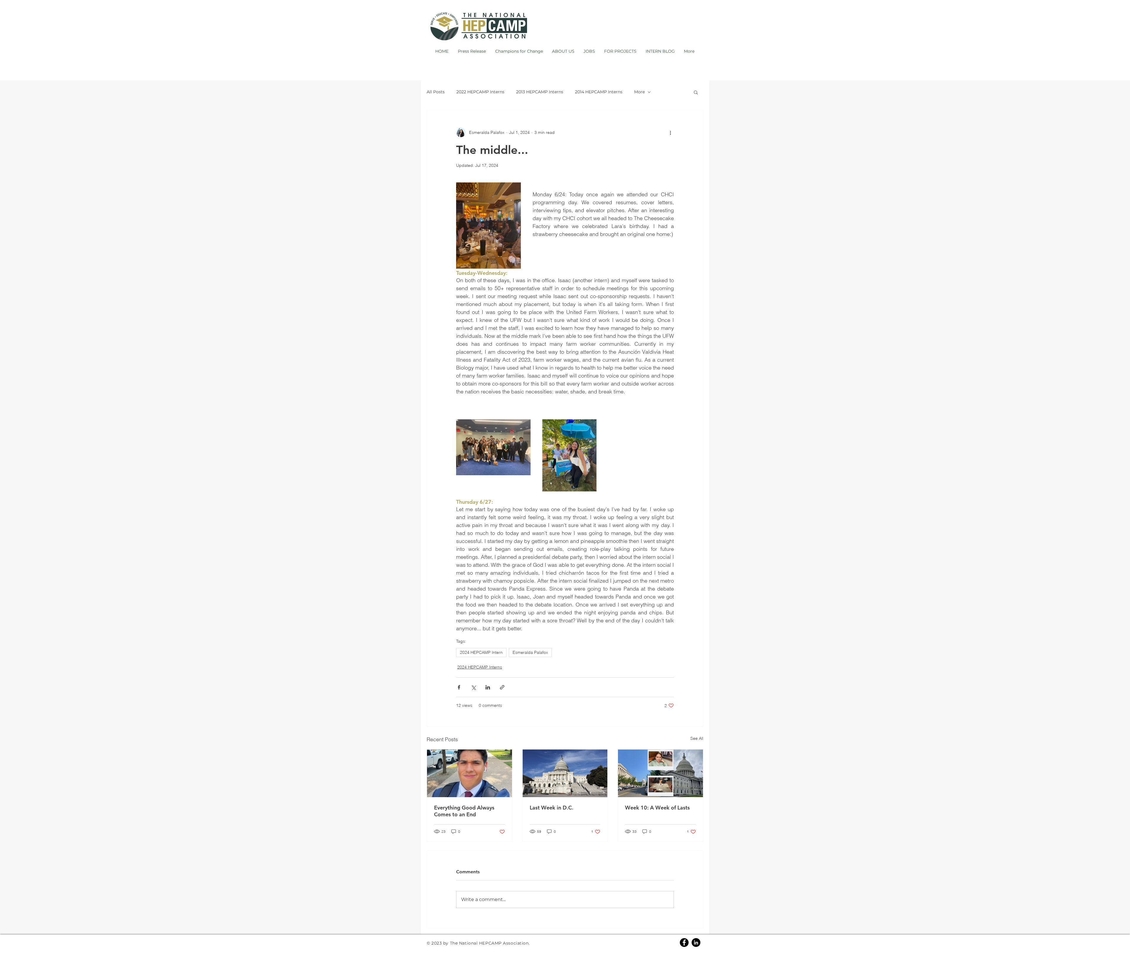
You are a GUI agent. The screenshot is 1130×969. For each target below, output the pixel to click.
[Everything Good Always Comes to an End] (469, 773)
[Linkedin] (696, 942)
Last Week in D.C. (551, 807)
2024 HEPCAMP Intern (481, 652)
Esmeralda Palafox (530, 652)
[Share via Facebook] (459, 687)
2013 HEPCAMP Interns (539, 91)
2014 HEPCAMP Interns (598, 91)
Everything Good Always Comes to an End (464, 811)
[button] (696, 92)
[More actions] (670, 132)
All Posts (436, 91)
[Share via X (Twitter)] (473, 687)
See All (696, 738)
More (639, 91)
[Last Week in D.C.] (565, 773)
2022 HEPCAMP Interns (480, 91)
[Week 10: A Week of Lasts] (660, 773)
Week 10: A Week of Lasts (657, 807)
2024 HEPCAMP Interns (479, 667)
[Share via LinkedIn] (488, 687)
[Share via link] (502, 687)
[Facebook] (684, 942)
